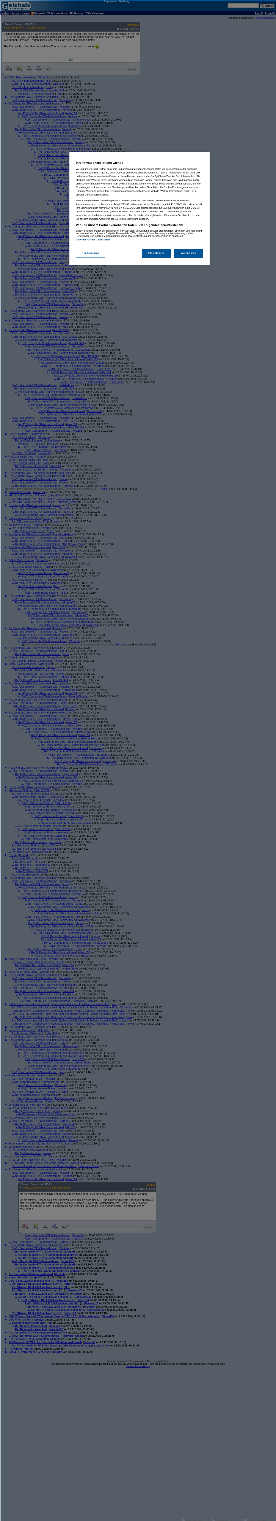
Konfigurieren (90, 253)
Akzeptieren (188, 253)
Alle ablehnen (156, 253)
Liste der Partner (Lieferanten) (93, 239)
